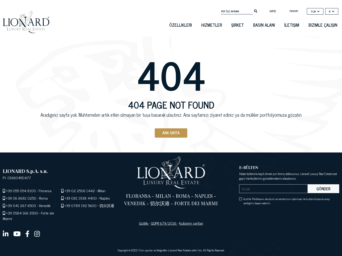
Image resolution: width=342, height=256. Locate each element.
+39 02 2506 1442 (80, 191)
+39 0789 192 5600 (80, 205)
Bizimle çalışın (322, 24)
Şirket (237, 24)
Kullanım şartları (191, 223)
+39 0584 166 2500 (22, 213)
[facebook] (27, 233)
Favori (294, 11)
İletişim (291, 24)
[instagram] (37, 233)
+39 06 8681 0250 (21, 198)
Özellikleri (180, 24)
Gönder (323, 189)
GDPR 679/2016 (164, 223)
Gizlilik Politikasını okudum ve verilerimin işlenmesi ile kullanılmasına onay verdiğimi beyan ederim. (286, 201)
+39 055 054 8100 (21, 191)
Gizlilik (144, 223)
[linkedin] (6, 233)
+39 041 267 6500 (21, 205)
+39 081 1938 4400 (81, 198)
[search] (256, 10)
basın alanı (264, 24)
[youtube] (17, 233)
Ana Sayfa (171, 133)
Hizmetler (211, 24)
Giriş (272, 11)
